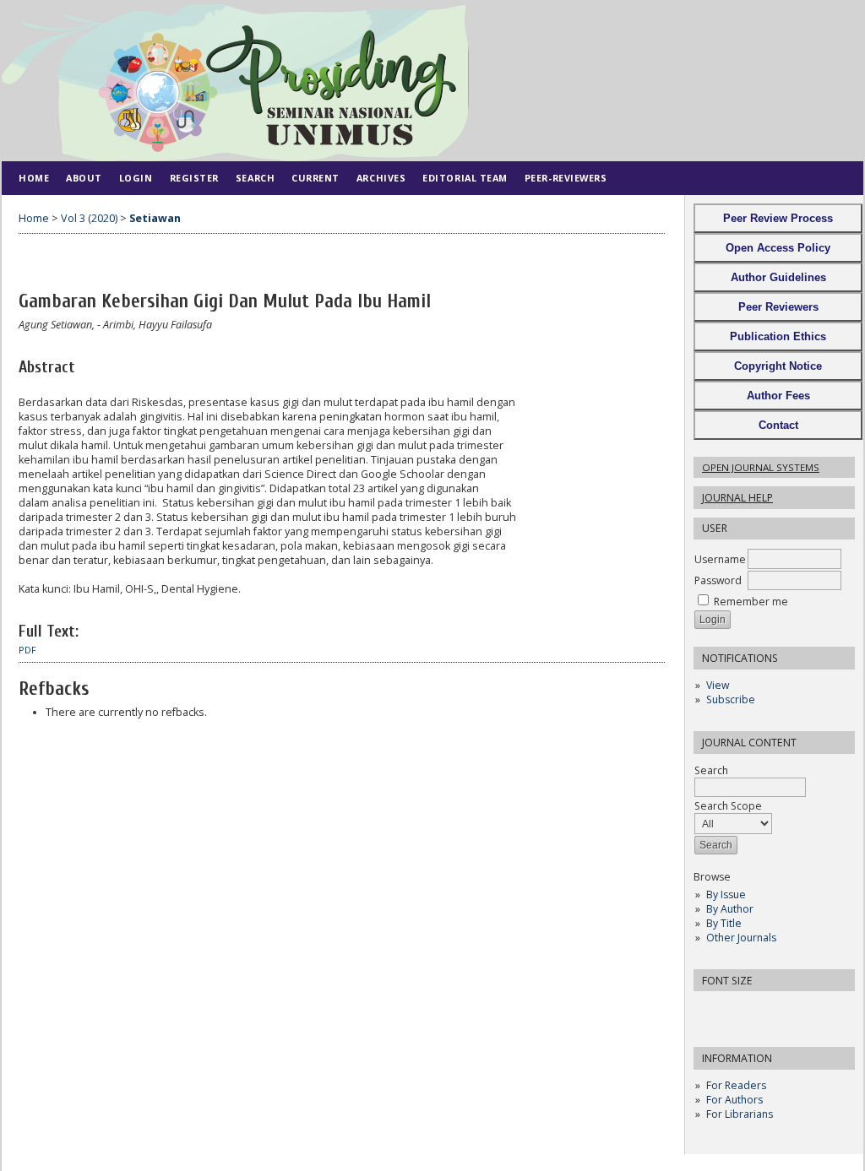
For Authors (734, 1099)
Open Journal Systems (760, 467)
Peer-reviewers (566, 177)
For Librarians (739, 1114)
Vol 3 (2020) (89, 218)
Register (194, 177)
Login (136, 177)
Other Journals (741, 937)
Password (718, 580)
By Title (724, 923)
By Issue (726, 894)
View (717, 685)
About (84, 177)
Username (720, 559)
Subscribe (730, 699)
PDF (27, 650)
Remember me (751, 601)
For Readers (736, 1085)
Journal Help (737, 498)
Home (34, 177)
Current (315, 177)
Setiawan (155, 218)
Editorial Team (465, 177)
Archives (380, 177)
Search (711, 770)
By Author (729, 909)
